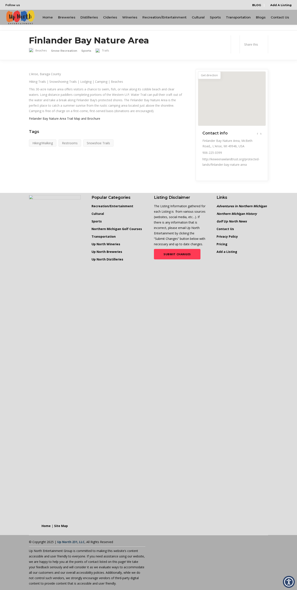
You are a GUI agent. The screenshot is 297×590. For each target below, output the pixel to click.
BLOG (256, 5)
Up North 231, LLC (71, 542)
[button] (289, 582)
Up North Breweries (107, 252)
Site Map (61, 526)
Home (46, 526)
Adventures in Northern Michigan (242, 206)
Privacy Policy (227, 236)
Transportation (104, 236)
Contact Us (225, 229)
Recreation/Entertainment (112, 206)
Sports (97, 221)
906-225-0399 (212, 153)
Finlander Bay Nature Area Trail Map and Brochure (64, 118)
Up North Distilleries (107, 259)
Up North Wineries (106, 244)
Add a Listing (227, 252)
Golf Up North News (232, 221)
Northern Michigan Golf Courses (117, 229)
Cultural (98, 214)
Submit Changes (177, 254)
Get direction (209, 75)
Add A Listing (280, 5)
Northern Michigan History (237, 214)
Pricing (222, 244)
